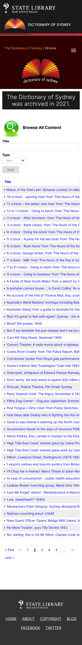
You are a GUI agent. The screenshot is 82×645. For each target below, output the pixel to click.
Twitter (53, 627)
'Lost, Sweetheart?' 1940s (25, 499)
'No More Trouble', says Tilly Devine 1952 (36, 527)
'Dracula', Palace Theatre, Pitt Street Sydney (39, 387)
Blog (72, 618)
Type (6, 155)
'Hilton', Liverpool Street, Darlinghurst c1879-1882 (43, 457)
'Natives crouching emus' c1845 (30, 513)
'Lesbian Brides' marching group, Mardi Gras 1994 (43, 485)
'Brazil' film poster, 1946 (24, 323)
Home (11, 618)
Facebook (30, 627)
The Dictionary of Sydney (23, 48)
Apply (10, 169)
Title (5, 141)
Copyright (50, 618)
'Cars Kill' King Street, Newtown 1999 (34, 337)
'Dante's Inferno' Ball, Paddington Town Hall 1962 (42, 366)
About (28, 618)
